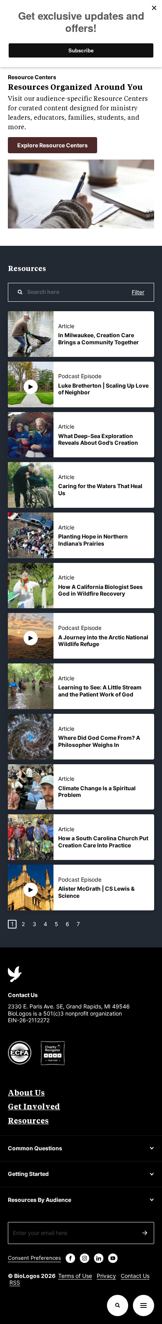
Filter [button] (138, 292)
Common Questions (35, 1148)
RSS (14, 1282)
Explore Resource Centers (52, 145)
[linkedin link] (98, 1258)
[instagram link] (84, 1258)
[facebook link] (70, 1258)
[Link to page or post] (30, 334)
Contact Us (135, 1275)
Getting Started (28, 1173)
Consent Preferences (34, 1258)
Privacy (106, 1275)
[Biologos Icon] (15, 974)
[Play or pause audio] (31, 387)
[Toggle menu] (143, 1305)
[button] (31, 384)
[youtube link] (113, 1258)
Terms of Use (75, 1275)
